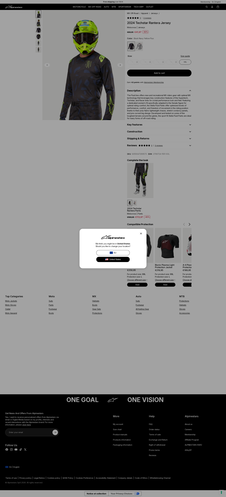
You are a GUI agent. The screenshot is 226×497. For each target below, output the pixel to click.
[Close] (141, 233)
